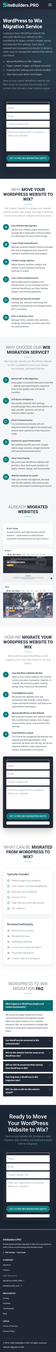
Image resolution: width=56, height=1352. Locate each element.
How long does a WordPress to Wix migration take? (22, 1079)
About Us (7, 1265)
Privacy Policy (9, 1331)
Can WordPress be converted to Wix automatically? (22, 1042)
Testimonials (8, 1308)
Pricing (6, 1298)
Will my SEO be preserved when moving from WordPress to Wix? (24, 1066)
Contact (6, 1270)
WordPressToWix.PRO (12, 1281)
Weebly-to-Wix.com (11, 1286)
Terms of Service (10, 1326)
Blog (5, 1313)
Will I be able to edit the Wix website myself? (23, 1091)
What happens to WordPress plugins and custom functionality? (25, 1005)
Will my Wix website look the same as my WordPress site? (25, 1054)
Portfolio (6, 1303)
